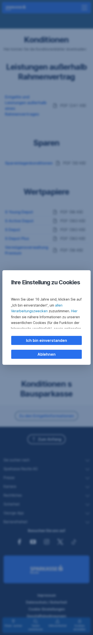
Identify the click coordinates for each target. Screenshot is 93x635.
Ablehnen (46, 354)
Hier (74, 311)
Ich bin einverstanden (46, 340)
